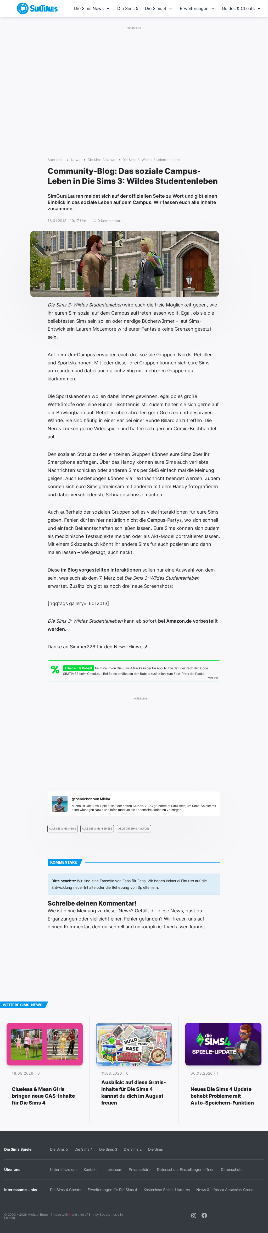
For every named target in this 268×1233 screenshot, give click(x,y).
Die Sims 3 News (101, 160)
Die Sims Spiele (17, 1149)
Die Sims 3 (108, 1149)
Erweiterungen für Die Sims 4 (112, 1189)
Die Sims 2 (133, 1149)
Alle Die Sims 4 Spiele (97, 828)
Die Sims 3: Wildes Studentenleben (151, 160)
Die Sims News (89, 8)
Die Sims (155, 1149)
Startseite (56, 160)
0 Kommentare (110, 221)
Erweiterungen (194, 8)
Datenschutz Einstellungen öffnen (185, 1169)
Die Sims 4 (155, 8)
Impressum (112, 1169)
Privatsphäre (139, 1169)
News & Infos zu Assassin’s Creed (225, 1189)
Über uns (12, 1169)
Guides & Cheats (238, 8)
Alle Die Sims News (62, 828)
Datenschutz (232, 1169)
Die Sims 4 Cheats (65, 1189)
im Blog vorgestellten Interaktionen (101, 570)
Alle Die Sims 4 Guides (133, 828)
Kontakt (90, 1169)
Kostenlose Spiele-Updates (167, 1189)
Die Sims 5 (127, 8)
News (75, 160)
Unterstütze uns (63, 1169)
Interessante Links (20, 1189)
